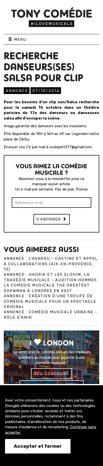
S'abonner (49, 219)
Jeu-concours (51, 374)
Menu (19, 39)
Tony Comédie (51, 13)
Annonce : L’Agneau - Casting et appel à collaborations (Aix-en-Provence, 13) (51, 264)
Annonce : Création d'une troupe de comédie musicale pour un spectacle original (50, 301)
